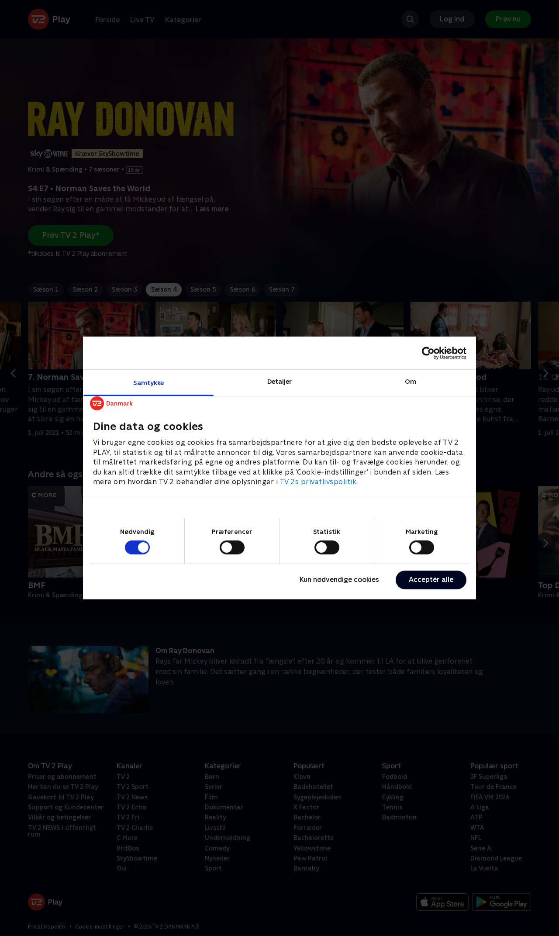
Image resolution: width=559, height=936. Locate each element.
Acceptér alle (431, 579)
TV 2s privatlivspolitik (318, 482)
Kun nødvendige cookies (339, 579)
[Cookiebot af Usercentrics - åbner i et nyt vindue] (428, 352)
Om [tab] (410, 381)
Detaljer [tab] (279, 381)
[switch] (232, 547)
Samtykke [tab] (148, 382)
